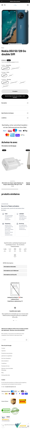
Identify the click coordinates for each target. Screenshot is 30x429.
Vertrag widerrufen (5, 375)
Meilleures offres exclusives (15, 1)
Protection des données (6, 353)
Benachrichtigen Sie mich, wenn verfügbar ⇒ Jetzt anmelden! (15, 96)
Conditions (3, 363)
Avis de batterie (5, 360)
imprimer (3, 350)
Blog (2, 372)
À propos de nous (5, 366)
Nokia (2, 47)
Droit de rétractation (6, 358)
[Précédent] (1, 1)
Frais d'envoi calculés (11, 62)
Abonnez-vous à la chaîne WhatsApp (7, 369)
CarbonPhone (12, 181)
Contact (3, 348)
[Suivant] (28, 1)
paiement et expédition (6, 355)
